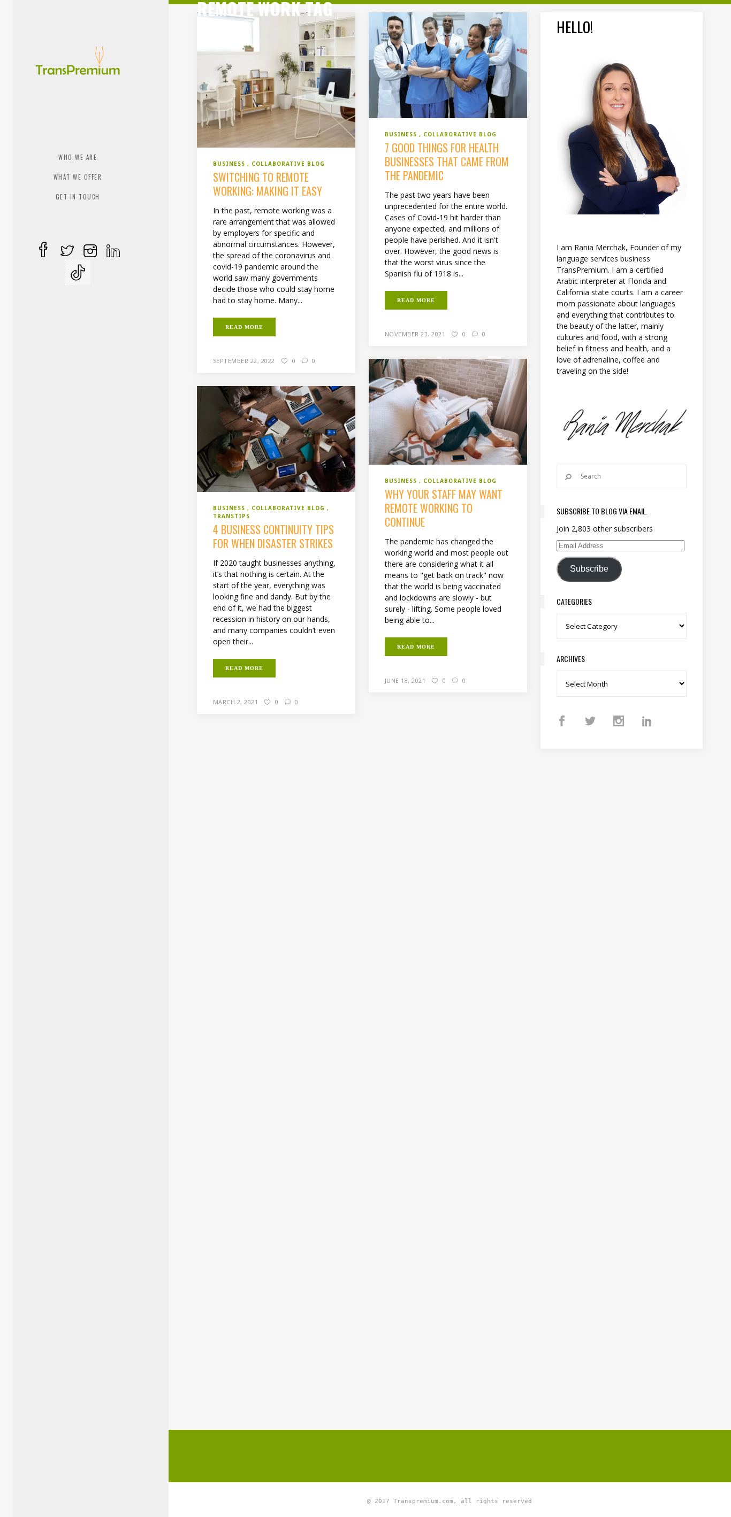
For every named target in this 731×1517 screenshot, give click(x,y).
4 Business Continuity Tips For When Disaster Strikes (273, 536)
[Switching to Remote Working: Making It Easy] (276, 79)
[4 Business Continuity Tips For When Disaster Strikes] (276, 438)
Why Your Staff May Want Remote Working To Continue (443, 508)
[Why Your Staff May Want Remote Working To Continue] (448, 411)
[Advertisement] (456, 1454)
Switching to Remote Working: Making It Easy (267, 184)
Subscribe (589, 568)
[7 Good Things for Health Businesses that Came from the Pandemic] (448, 64)
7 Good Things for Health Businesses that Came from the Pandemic (447, 161)
